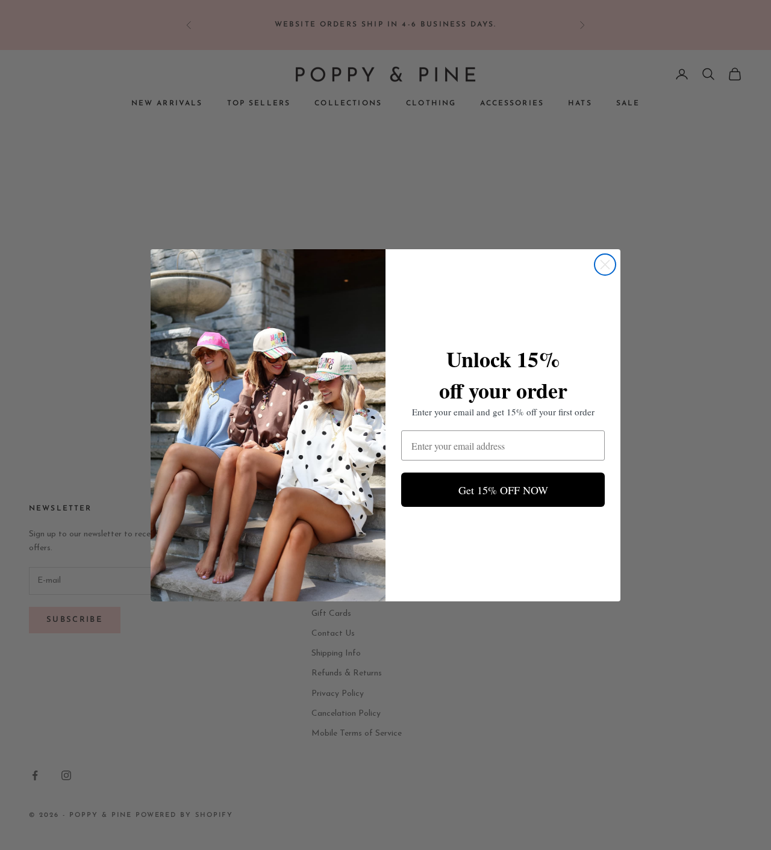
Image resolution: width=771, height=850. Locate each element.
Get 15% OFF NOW (503, 490)
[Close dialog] (605, 264)
